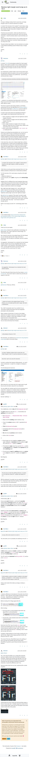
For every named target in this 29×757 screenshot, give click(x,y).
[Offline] (2, 18)
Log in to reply (24, 13)
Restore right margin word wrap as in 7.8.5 (17, 159)
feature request (23, 107)
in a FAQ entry (15, 108)
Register (4, 738)
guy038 (5, 404)
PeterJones (5, 58)
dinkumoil (5, 328)
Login (8, 738)
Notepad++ (18, 746)
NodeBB (13, 748)
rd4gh (4, 18)
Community (13, 2)
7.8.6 (6, 63)
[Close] (26, 721)
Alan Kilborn (5, 156)
